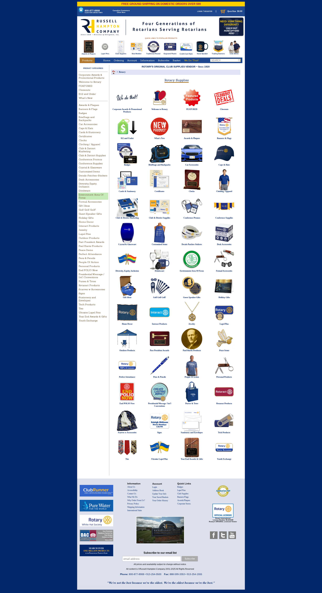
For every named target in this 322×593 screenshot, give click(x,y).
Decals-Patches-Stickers (93, 175)
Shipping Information (135, 507)
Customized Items (89, 171)
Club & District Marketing (87, 150)
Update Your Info (159, 494)
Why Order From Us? (136, 500)
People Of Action (89, 262)
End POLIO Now (88, 270)
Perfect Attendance (90, 254)
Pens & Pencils (87, 258)
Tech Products (87, 304)
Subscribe (163, 60)
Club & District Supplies (92, 155)
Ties (81, 308)
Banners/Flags (183, 497)
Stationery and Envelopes (87, 299)
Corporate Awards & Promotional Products (91, 76)
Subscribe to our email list (160, 552)
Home (106, 60)
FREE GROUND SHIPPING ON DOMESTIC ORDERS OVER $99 (161, 4)
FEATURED (85, 85)
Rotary (122, 72)
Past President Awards (91, 242)
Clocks (83, 140)
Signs (82, 293)
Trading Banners (218, 54)
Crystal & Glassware (90, 167)
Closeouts (84, 89)
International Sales (134, 510)
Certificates (85, 136)
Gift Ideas (84, 205)
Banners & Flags (88, 109)
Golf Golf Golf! (87, 209)
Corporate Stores (184, 504)
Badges (83, 113)
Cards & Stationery (90, 132)
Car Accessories (88, 124)
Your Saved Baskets (160, 497)
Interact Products (89, 225)
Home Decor (86, 221)
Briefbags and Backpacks (86, 119)
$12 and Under (87, 94)
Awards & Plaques (89, 54)
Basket (177, 60)
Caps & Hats (86, 128)
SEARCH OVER (96, 550)
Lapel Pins (105, 54)
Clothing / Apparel (89, 144)
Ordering (119, 60)
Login (154, 487)
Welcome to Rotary (90, 81)
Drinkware (84, 190)
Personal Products (89, 266)
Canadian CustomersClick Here (121, 11)
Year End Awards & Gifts (93, 316)
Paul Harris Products (90, 246)
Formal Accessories (90, 201)
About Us (131, 487)
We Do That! (191, 60)
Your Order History (160, 500)
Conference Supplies (91, 163)
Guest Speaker (202, 54)
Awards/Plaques (183, 500)
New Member (137, 54)
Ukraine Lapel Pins (90, 312)
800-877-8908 (93, 11)
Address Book (158, 490)
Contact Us (131, 493)
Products (87, 60)
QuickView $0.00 (234, 11)
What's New (85, 98)
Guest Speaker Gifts (90, 213)
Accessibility (132, 490)
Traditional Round (153, 54)
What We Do (132, 497)
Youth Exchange (88, 320)
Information (147, 60)
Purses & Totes (87, 281)
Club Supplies (120, 54)
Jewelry (83, 229)
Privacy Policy (133, 504)
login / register (204, 11)
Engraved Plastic (170, 54)
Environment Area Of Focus (192, 271)
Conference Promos (90, 159)
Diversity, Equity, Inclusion (88, 185)
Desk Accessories (89, 179)
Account (132, 60)
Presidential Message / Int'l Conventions (91, 276)
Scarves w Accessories (92, 289)
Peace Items (86, 250)
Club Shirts (234, 54)
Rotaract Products (89, 285)
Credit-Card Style (186, 54)
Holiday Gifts (86, 217)
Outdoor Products (89, 238)
